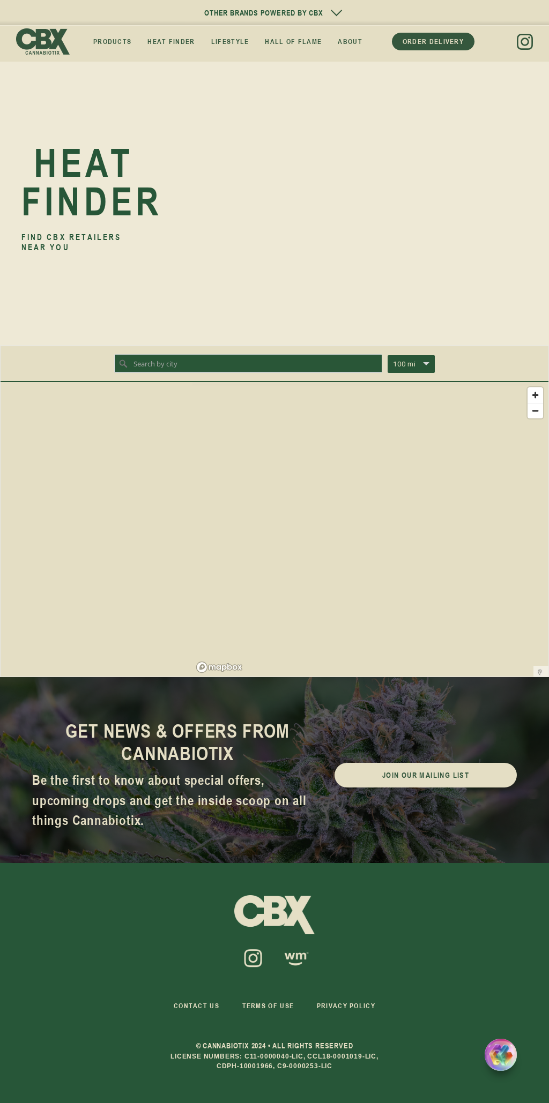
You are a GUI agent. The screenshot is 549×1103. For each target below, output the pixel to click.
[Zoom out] (535, 410)
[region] (370, 529)
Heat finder (171, 41)
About (350, 41)
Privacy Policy (346, 1005)
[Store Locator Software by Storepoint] (540, 672)
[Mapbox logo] (219, 667)
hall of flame (293, 41)
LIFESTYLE (230, 41)
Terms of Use (268, 1005)
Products (112, 41)
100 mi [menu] (404, 364)
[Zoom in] (535, 395)
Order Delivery (433, 41)
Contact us (196, 1005)
